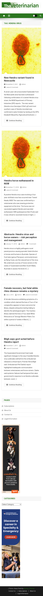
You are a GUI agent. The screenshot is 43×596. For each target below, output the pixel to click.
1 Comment (32, 244)
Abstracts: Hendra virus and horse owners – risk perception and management (20, 237)
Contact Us (8, 415)
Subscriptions (9, 406)
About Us (7, 410)
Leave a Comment (12, 87)
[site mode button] (35, 16)
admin (23, 84)
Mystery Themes (29, 588)
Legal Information (10, 419)
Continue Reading (15, 120)
